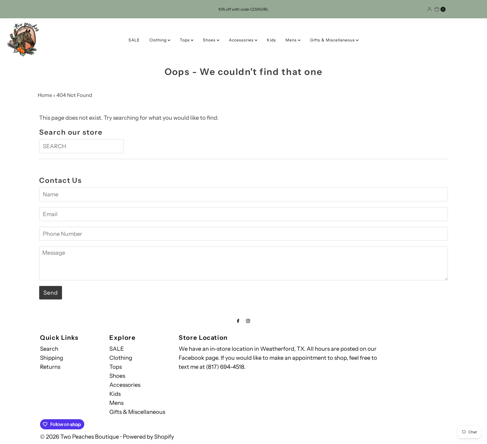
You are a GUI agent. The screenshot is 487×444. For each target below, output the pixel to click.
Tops (185, 40)
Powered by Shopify (148, 436)
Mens (291, 40)
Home (45, 95)
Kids (271, 40)
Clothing (158, 40)
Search (49, 348)
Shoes (210, 40)
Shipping (51, 357)
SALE (134, 40)
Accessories (242, 40)
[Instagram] (248, 320)
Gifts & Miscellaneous (333, 40)
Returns (50, 366)
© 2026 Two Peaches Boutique (79, 436)
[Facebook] (238, 320)
